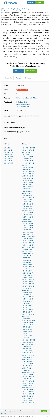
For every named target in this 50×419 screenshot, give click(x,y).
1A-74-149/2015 (27, 295)
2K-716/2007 (8, 163)
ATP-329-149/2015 (28, 282)
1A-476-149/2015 (27, 208)
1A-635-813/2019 (27, 161)
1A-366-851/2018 (27, 178)
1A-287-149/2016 (27, 182)
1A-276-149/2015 (27, 217)
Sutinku (43, 411)
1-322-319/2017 (27, 288)
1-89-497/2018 (26, 370)
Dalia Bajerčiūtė (21, 102)
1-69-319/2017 (26, 303)
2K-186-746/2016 (27, 368)
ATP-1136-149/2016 (28, 340)
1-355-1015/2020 (27, 169)
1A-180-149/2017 (27, 200)
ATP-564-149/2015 (28, 394)
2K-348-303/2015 (27, 176)
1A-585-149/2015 (27, 275)
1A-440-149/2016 (27, 374)
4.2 (9, 116)
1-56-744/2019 (26, 269)
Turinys (18, 78)
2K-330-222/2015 (27, 385)
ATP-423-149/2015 (28, 165)
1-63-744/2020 (26, 333)
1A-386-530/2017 (27, 361)
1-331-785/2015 (27, 215)
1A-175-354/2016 (27, 390)
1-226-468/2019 (27, 191)
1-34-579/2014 (26, 189)
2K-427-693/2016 (27, 353)
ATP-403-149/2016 (28, 284)
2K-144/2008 (8, 156)
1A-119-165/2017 (27, 325)
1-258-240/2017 (27, 312)
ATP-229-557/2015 (28, 316)
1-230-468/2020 (27, 206)
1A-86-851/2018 (27, 260)
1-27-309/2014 (26, 154)
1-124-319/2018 (27, 180)
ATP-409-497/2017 (28, 372)
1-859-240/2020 (27, 351)
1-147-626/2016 (27, 264)
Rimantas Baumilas (23, 104)
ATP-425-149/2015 (28, 402)
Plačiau (3, 413)
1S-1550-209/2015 (28, 163)
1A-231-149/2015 (27, 228)
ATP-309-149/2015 (28, 290)
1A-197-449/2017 (27, 357)
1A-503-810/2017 (27, 273)
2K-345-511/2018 (27, 396)
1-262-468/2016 (27, 336)
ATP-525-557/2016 (28, 243)
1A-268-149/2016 (27, 383)
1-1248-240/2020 (27, 232)
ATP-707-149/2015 (28, 197)
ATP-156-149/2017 (28, 310)
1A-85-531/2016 (27, 256)
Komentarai (29, 78)
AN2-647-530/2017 (28, 254)
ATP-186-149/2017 (28, 297)
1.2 (20, 116)
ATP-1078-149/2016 (28, 148)
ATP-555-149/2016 (28, 172)
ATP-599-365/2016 (28, 377)
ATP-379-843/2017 (28, 251)
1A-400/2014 (26, 318)
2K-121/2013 (8, 159)
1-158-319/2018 (27, 184)
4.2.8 (13, 116)
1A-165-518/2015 (27, 238)
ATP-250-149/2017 (28, 387)
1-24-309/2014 (26, 219)
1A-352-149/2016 (27, 225)
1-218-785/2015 (27, 366)
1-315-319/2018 (27, 271)
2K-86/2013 (8, 150)
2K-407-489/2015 (27, 292)
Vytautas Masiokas (22, 106)
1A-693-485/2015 (27, 204)
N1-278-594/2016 (27, 221)
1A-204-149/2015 (27, 277)
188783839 (28, 132)
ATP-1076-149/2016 (28, 247)
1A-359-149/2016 (27, 213)
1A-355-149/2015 (27, 364)
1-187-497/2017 (27, 349)
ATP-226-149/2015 (28, 150)
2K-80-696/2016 (27, 346)
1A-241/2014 (26, 338)
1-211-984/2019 (27, 305)
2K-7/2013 (7, 148)
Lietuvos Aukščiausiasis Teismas (27, 98)
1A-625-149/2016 (27, 223)
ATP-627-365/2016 (28, 392)
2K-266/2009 (8, 154)
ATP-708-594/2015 (28, 152)
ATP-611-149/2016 (28, 279)
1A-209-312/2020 (27, 342)
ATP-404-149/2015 (28, 174)
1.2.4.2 (29, 116)
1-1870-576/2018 (27, 187)
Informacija (8, 78)
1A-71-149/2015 (27, 262)
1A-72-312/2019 (27, 202)
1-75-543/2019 (26, 258)
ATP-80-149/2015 (27, 241)
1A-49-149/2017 (27, 159)
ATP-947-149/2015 (28, 381)
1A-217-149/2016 (27, 156)
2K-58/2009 (8, 161)
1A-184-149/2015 (27, 245)
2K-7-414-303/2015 (28, 249)
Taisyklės (12, 416)
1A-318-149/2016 (27, 167)
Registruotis (39, 2)
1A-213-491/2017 (27, 195)
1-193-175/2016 (27, 329)
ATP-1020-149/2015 (28, 236)
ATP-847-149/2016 (28, 355)
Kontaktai (4, 416)
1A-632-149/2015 (27, 299)
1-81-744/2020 (26, 307)
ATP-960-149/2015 (28, 314)
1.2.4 (24, 116)
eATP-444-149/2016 (28, 320)
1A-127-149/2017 (27, 398)
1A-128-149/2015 (27, 400)
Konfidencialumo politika (25, 416)
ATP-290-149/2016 (28, 267)
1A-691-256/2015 (27, 323)
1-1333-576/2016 (27, 234)
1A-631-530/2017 (27, 301)
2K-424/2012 (8, 152)
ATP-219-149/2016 (28, 359)
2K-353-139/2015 (27, 331)
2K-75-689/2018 (27, 230)
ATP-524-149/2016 (28, 210)
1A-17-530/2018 (27, 379)
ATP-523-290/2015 (28, 193)
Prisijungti (31, 2)
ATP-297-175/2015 (28, 286)
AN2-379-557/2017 (28, 344)
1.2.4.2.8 (35, 116)
